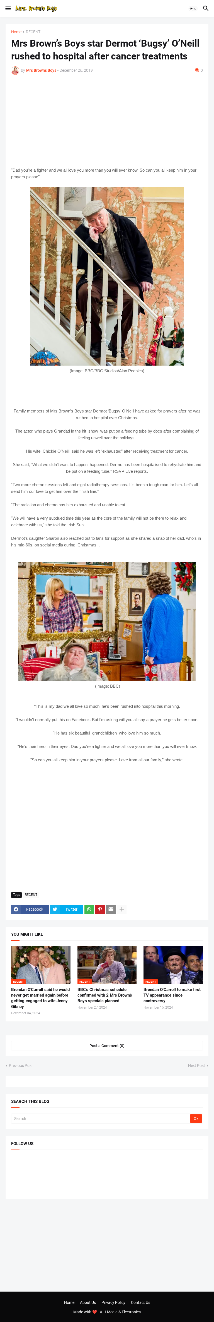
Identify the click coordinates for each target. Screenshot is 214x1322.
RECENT (33, 32)
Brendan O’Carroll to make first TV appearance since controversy (172, 995)
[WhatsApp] (89, 909)
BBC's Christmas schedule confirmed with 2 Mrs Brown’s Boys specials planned (104, 995)
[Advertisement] (107, 121)
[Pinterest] (100, 909)
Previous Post (21, 1065)
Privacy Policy (113, 1302)
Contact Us (140, 1302)
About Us (88, 1302)
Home (16, 32)
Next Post (196, 1065)
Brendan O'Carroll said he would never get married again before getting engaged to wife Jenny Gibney (40, 998)
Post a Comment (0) (107, 1045)
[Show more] (122, 909)
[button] (7, 8)
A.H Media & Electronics (120, 1312)
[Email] (111, 909)
